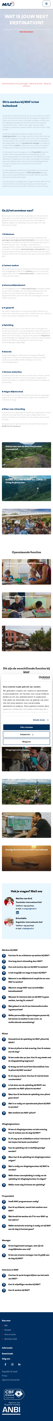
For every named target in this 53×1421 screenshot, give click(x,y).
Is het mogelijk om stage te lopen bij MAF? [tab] (27, 972)
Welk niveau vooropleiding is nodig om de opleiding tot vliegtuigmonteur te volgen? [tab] (27, 1177)
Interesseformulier (26, 273)
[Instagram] (12, 1364)
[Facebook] (5, 1364)
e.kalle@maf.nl (28, 928)
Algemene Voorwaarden (11, 1380)
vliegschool (45, 335)
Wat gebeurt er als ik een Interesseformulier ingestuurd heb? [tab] (28, 1008)
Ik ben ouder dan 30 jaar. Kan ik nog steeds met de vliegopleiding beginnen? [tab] (29, 1059)
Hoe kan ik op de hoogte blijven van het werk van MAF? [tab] (28, 1277)
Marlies (29, 271)
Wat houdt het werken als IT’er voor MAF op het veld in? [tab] (28, 1218)
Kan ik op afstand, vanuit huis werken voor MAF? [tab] (27, 1209)
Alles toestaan (26, 727)
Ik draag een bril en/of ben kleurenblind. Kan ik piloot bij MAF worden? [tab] (28, 1068)
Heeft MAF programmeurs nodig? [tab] (23, 1201)
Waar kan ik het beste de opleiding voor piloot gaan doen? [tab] (29, 1096)
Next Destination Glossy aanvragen (15, 83)
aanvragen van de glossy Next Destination (18, 240)
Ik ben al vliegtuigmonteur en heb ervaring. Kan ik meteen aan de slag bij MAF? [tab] (27, 1131)
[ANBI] (11, 1408)
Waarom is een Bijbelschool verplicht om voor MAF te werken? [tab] (29, 980)
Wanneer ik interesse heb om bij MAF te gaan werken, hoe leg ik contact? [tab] (28, 999)
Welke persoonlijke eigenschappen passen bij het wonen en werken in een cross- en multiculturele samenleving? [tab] (28, 1019)
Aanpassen (25, 734)
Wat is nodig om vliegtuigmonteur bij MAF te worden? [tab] (28, 1168)
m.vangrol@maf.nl (29, 908)
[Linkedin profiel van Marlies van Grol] (17, 912)
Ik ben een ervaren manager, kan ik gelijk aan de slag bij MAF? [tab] (28, 1257)
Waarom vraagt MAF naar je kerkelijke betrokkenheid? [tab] (26, 989)
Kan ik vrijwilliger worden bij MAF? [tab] (24, 1284)
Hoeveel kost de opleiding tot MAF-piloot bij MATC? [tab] (28, 1041)
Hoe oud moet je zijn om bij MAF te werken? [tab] (28, 967)
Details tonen (39, 720)
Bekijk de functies (36, 83)
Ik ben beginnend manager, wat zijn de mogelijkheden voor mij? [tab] (25, 1247)
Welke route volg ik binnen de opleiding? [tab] (26, 1184)
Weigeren (26, 742)
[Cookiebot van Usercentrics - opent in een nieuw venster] (39, 677)
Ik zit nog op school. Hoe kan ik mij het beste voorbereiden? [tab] (28, 1078)
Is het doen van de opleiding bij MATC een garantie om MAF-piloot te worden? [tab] (27, 1087)
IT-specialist (36, 152)
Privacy (4, 1376)
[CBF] (14, 1394)
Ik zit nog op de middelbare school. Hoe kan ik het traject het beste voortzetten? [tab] (29, 1140)
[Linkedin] (19, 1364)
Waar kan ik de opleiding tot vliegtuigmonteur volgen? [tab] (29, 1159)
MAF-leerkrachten (34, 172)
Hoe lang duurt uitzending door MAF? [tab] (25, 961)
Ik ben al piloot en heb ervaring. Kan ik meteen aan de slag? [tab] (29, 1050)
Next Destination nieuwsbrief (32, 249)
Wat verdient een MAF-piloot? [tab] (22, 1112)
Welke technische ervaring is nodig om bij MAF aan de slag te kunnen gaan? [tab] (29, 1227)
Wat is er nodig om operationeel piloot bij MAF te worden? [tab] (29, 1105)
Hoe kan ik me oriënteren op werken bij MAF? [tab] (29, 955)
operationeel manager (30, 143)
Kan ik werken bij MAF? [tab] (19, 1290)
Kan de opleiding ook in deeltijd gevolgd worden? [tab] (26, 1149)
